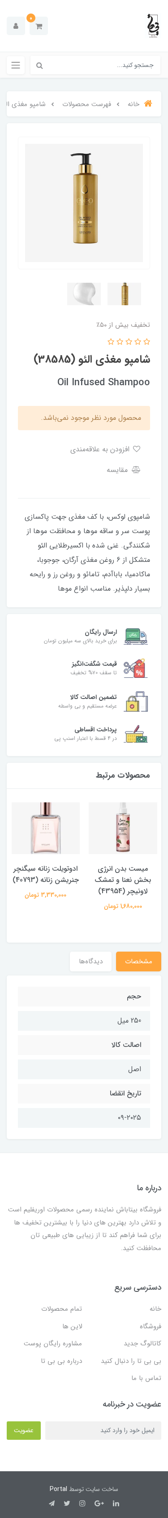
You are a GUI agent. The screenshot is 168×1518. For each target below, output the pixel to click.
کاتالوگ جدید (142, 1343)
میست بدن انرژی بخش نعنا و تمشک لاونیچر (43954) (123, 880)
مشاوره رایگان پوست (53, 1343)
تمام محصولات (61, 1309)
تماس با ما (146, 1378)
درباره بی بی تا (61, 1361)
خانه (155, 1309)
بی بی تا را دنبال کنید (131, 1361)
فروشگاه (150, 1326)
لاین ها (72, 1326)
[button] (39, 26)
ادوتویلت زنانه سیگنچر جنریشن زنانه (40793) (46, 874)
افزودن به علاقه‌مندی (101, 449)
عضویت (24, 1430)
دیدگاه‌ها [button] (91, 961)
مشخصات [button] (138, 961)
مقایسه (118, 470)
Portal (58, 1489)
